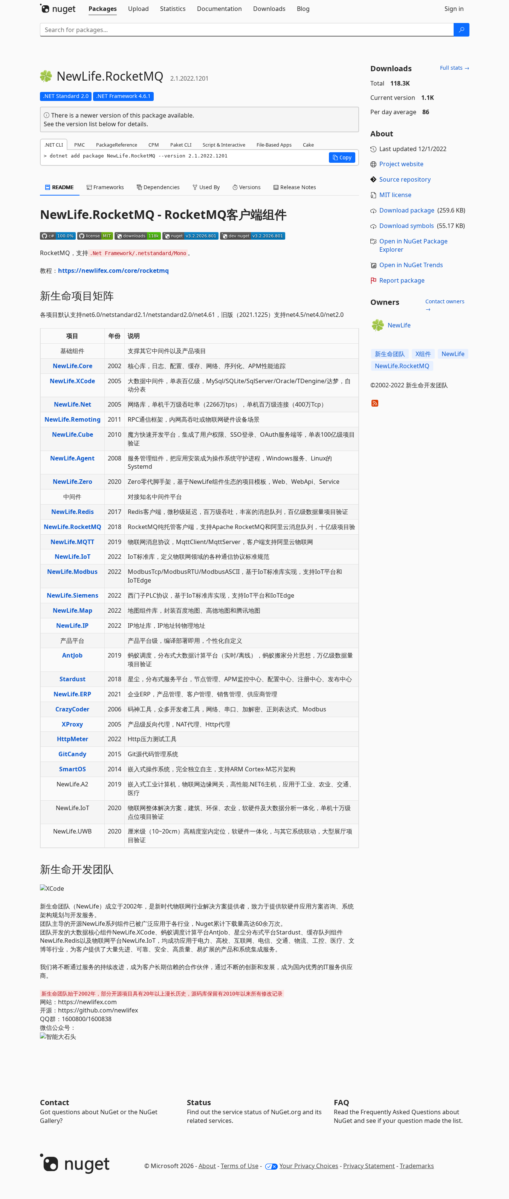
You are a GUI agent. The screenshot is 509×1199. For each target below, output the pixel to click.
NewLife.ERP (72, 694)
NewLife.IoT (72, 556)
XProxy (72, 724)
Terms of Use (239, 1166)
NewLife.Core (72, 366)
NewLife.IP (72, 625)
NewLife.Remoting (72, 419)
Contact (54, 1102)
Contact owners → (445, 305)
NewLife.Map (72, 610)
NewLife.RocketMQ (72, 527)
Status (199, 1102)
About (207, 1166)
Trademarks (417, 1166)
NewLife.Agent (72, 458)
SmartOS (72, 769)
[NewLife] (378, 325)
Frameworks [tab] (108, 187)
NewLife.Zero (72, 481)
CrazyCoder (72, 709)
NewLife (399, 325)
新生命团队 (390, 354)
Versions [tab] (249, 187)
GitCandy (72, 754)
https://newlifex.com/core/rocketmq (113, 270)
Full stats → (454, 67)
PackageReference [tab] (116, 144)
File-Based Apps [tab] (274, 144)
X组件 (423, 354)
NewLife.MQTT (72, 542)
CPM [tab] (153, 144)
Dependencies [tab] (161, 187)
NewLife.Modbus (72, 571)
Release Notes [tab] (297, 187)
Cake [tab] (308, 144)
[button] (342, 157)
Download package (406, 210)
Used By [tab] (209, 187)
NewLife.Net (72, 404)
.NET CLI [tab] (53, 144)
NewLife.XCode (72, 381)
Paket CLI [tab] (180, 144)
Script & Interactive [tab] (224, 144)
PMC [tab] (79, 144)
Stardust (73, 679)
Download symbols (406, 226)
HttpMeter (72, 739)
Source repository (405, 179)
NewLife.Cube (72, 434)
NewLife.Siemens (72, 595)
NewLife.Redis (72, 512)
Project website (401, 164)
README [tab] (62, 187)
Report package (402, 280)
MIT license (395, 195)
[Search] (461, 30)
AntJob (72, 655)
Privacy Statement (369, 1166)
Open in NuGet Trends (411, 265)
